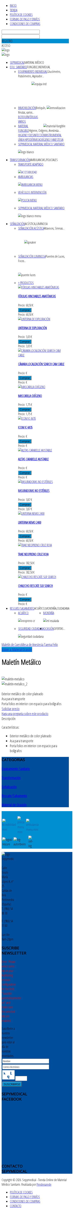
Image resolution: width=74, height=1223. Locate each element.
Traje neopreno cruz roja (33, 554)
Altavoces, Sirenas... (54, 228)
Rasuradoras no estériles (34, 490)
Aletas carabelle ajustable (33, 459)
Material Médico (34, 62)
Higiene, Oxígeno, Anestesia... (44, 130)
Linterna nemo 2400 (29, 522)
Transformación (20, 160)
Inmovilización (27, 108)
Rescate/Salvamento (22, 608)
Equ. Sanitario (18, 67)
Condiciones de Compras (25, 23)
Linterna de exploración (32, 328)
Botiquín (23, 117)
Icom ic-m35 (25, 427)
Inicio (13, 5)
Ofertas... (59, 628)
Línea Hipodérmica (29, 139)
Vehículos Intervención (32, 192)
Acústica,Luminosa (36, 224)
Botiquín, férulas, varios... (32, 110)
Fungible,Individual (38, 67)
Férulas (33, 117)
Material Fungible (23, 128)
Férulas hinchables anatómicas (37, 296)
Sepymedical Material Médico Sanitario (41, 144)
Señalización (17, 224)
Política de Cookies (21, 14)
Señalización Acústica (31, 228)
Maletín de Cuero (12, 644)
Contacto (15, 1206)
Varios (22, 121)
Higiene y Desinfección (31, 135)
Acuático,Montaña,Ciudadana (51, 608)
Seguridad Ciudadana (31, 628)
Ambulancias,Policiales (44, 160)
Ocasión (49, 628)
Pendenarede (44, 1184)
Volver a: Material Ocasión (17, 649)
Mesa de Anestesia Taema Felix (40, 644)
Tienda (13, 10)
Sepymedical (17, 62)
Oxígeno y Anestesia (51, 139)
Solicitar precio (11, 708)
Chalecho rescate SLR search (35, 585)
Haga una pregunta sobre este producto (25, 713)
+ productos (26, 282)
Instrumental (53, 135)
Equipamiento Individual (32, 71)
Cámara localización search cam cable (41, 364)
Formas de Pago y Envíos (25, 19)
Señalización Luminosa (32, 256)
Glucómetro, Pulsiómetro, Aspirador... (39, 73)
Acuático (23, 613)
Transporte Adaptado (30, 164)
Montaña (48, 613)
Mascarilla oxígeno (30, 396)
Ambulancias (25, 176)
